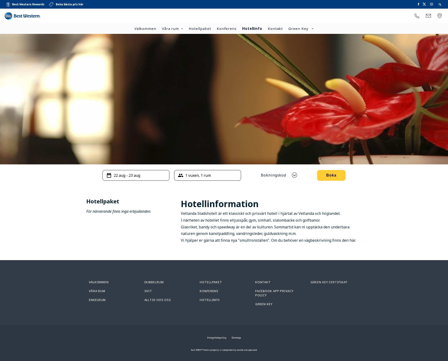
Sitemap (236, 337)
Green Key (298, 28)
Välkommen (145, 28)
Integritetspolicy (216, 337)
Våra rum (170, 28)
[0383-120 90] (417, 16)
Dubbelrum (154, 282)
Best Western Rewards (28, 4)
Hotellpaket (200, 28)
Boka (331, 175)
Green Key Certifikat (329, 282)
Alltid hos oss (157, 300)
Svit (148, 291)
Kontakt (275, 28)
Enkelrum (97, 300)
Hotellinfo (252, 28)
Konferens (227, 28)
